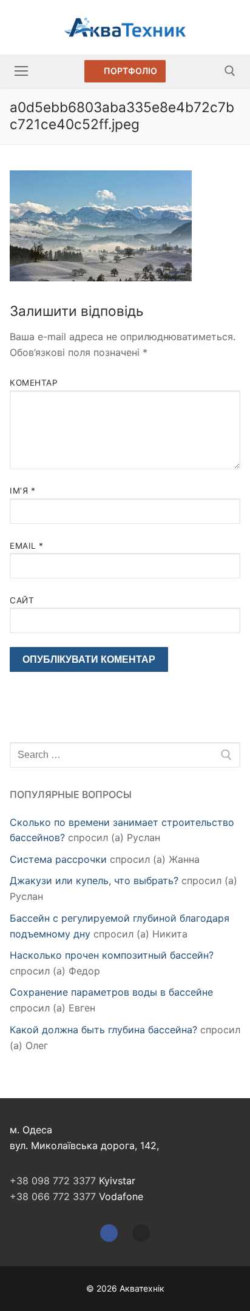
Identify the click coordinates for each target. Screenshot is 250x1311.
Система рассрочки (58, 859)
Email (27, 546)
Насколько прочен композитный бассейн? (112, 955)
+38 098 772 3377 (53, 1181)
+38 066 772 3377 (53, 1196)
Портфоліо (129, 70)
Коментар (34, 382)
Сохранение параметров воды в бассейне (111, 992)
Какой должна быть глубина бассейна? (103, 1030)
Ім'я (22, 490)
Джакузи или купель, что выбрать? (94, 880)
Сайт (22, 600)
